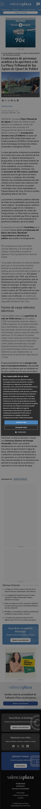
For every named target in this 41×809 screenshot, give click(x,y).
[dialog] (20, 404)
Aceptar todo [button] (21, 422)
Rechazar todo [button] (21, 427)
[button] (20, 432)
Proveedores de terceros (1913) (19, 396)
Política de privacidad (26, 418)
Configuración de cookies (11, 418)
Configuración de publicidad (11, 413)
